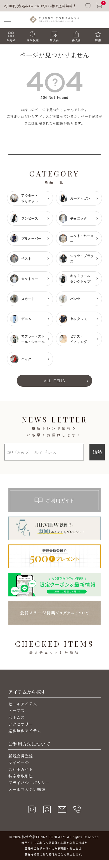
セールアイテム (22, 704)
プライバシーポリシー (28, 782)
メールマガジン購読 (26, 789)
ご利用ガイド (20, 769)
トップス (16, 710)
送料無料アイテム (24, 731)
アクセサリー (20, 724)
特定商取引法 (20, 776)
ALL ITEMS (54, 380)
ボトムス (16, 717)
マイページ (18, 762)
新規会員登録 (20, 756)
